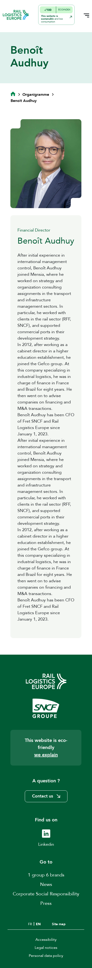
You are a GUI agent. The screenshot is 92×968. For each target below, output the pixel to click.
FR (30, 924)
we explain (46, 755)
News (46, 884)
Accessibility (46, 939)
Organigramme (35, 94)
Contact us (42, 796)
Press (46, 903)
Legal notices (46, 947)
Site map (59, 924)
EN (38, 924)
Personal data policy (46, 955)
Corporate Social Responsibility (46, 894)
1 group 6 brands (46, 875)
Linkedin (46, 844)
